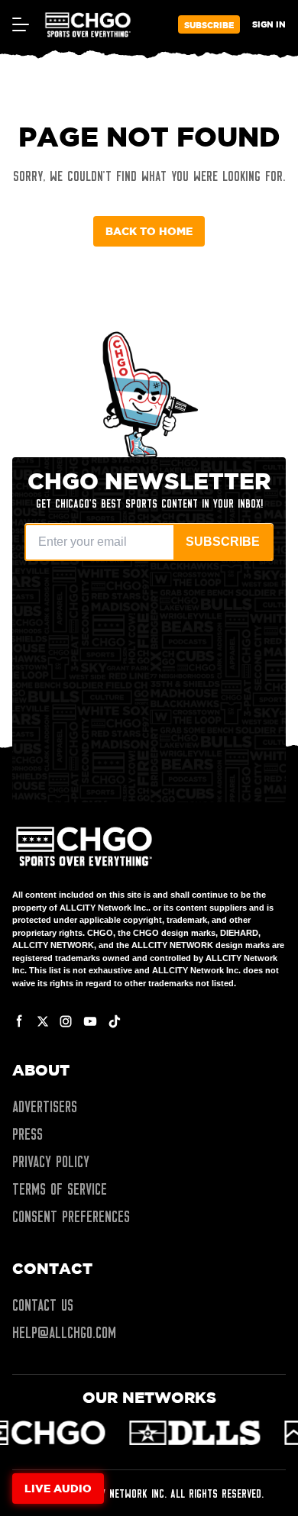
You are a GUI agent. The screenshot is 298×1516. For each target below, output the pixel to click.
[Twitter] (43, 1021)
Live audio (58, 1488)
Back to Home (149, 230)
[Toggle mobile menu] (20, 24)
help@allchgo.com (64, 1333)
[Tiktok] (114, 1021)
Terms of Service (59, 1189)
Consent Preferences (71, 1217)
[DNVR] (199, 1433)
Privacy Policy (50, 1162)
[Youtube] (90, 1021)
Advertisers (44, 1107)
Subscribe (209, 25)
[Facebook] (20, 1021)
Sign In (269, 24)
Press (27, 1134)
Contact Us (42, 1305)
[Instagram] (65, 1021)
